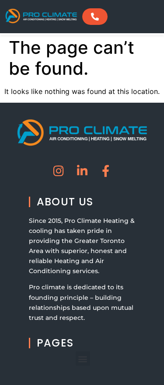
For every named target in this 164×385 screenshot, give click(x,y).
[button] (83, 358)
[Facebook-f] (106, 171)
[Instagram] (58, 171)
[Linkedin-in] (82, 171)
